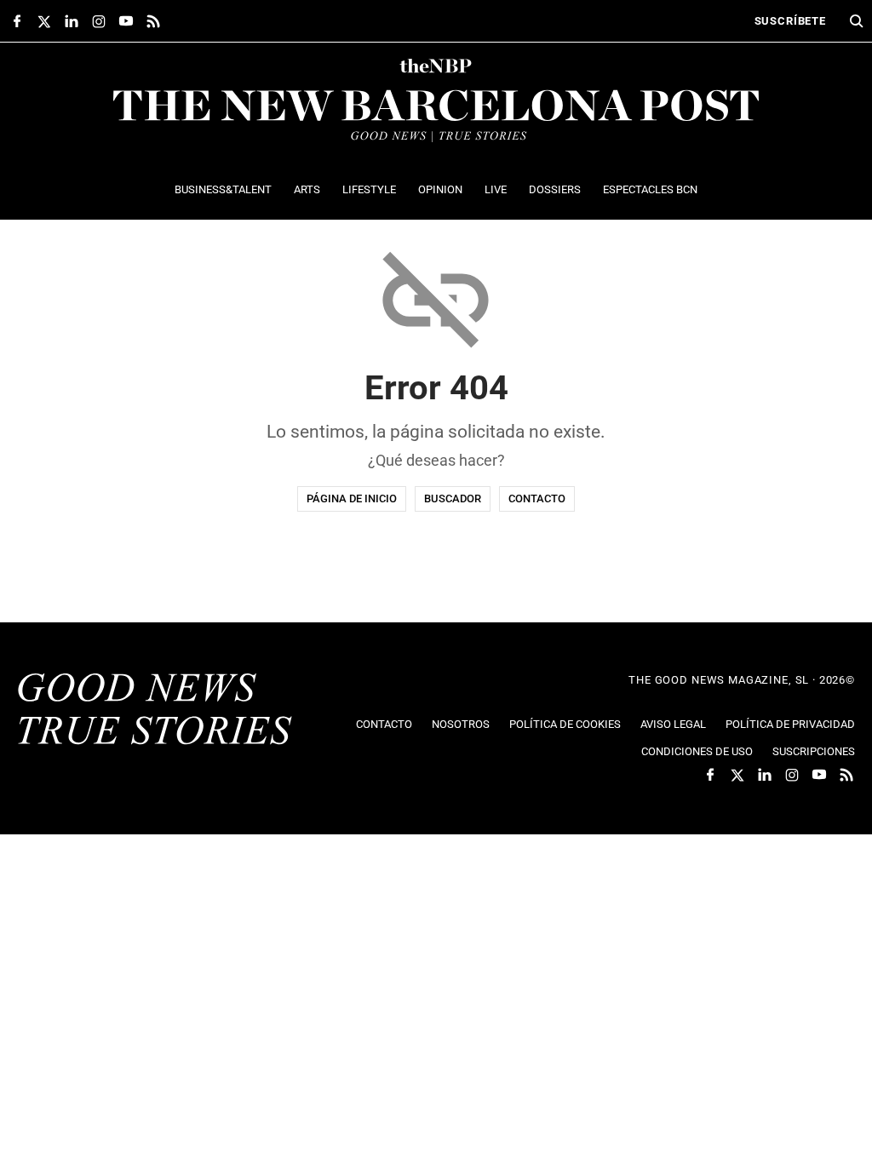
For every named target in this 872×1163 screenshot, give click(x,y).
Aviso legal (673, 724)
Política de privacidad (790, 724)
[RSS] (153, 21)
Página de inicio (352, 498)
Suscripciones (813, 751)
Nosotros (461, 724)
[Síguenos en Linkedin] (71, 21)
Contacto (536, 498)
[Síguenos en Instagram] (98, 21)
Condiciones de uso (697, 751)
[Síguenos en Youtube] (126, 21)
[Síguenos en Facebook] (17, 21)
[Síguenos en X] (44, 21)
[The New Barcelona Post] (155, 710)
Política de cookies (565, 724)
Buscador (452, 498)
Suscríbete (790, 20)
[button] (856, 21)
